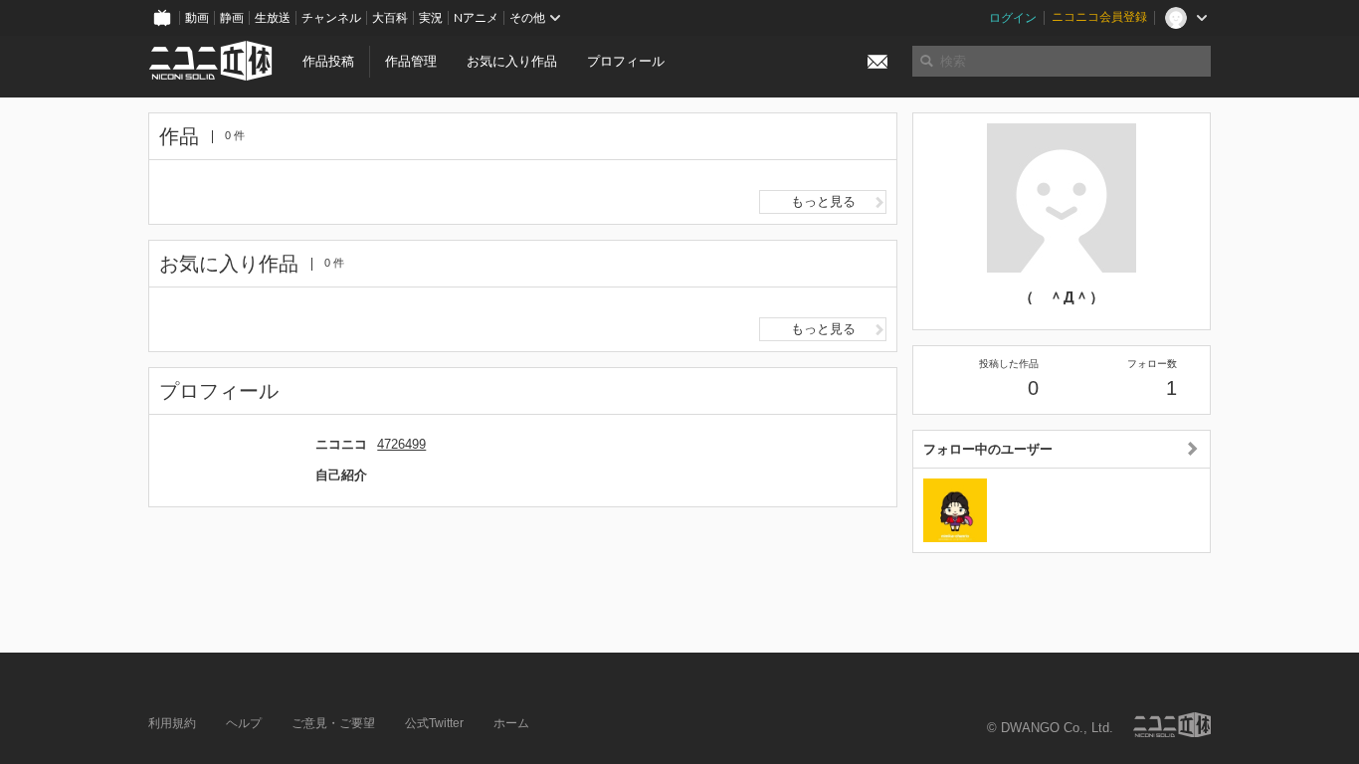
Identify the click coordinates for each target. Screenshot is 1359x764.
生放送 (273, 18)
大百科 (390, 18)
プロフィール (626, 61)
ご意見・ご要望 (333, 723)
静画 (232, 18)
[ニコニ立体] (1172, 724)
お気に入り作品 (512, 61)
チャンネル (331, 18)
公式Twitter (434, 723)
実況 (431, 18)
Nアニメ (476, 18)
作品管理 (411, 61)
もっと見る (823, 201)
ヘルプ (244, 723)
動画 (197, 18)
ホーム (511, 723)
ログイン (1013, 18)
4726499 (401, 444)
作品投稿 (328, 61)
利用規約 (172, 723)
